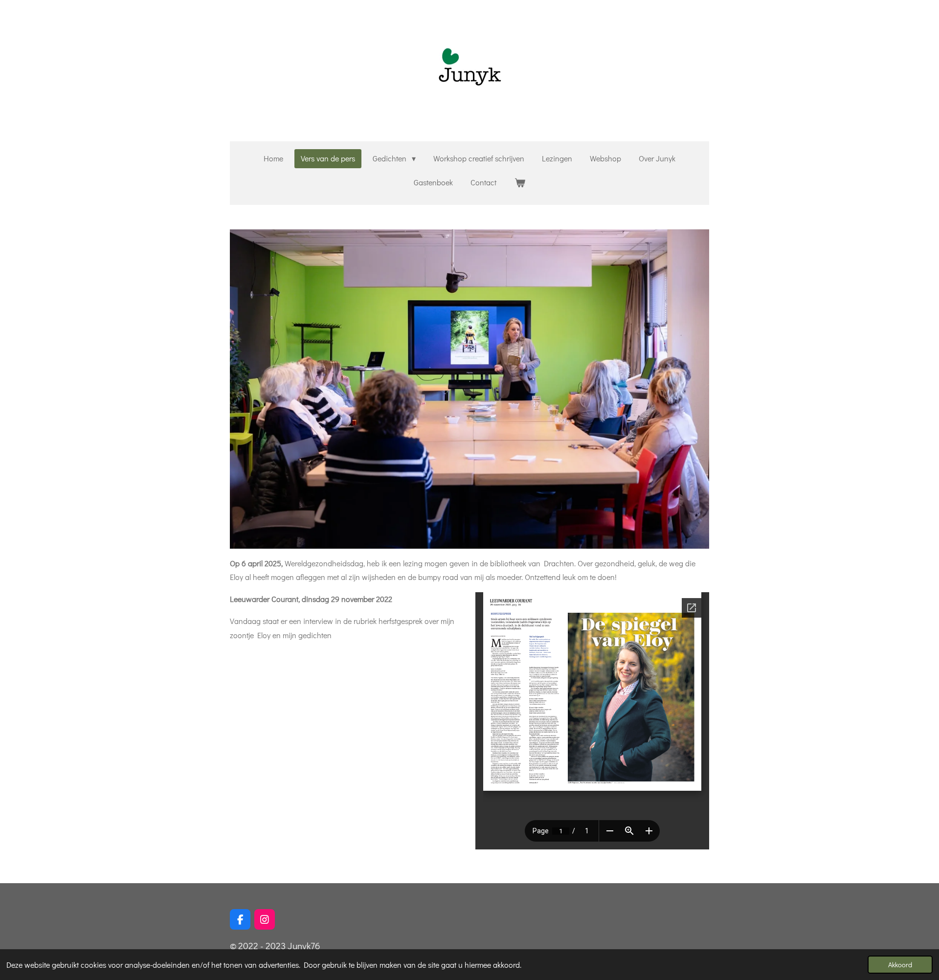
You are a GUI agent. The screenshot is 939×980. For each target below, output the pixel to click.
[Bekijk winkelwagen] (519, 182)
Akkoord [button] (900, 964)
